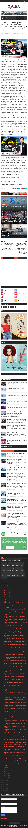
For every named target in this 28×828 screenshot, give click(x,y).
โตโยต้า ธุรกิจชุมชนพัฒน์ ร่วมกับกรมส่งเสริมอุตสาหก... (15, 673)
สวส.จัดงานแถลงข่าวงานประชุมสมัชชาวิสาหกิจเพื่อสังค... (15, 720)
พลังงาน (22, 573)
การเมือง (3, 570)
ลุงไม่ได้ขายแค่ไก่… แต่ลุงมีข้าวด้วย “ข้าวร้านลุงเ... (15, 697)
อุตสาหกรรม (4, 578)
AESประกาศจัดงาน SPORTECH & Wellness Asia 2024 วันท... (14, 686)
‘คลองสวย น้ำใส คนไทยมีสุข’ (10, 611)
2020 (4, 786)
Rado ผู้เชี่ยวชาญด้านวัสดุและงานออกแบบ (13, 715)
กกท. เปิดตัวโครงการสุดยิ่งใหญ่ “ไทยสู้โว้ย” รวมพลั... (14, 632)
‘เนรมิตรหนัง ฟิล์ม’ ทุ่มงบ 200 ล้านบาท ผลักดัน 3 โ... (14, 676)
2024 (4, 589)
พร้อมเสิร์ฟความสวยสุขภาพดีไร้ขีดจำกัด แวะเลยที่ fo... (15, 683)
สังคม (18, 575)
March (5, 773)
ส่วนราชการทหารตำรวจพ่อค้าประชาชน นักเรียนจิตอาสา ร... (15, 620)
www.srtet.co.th (6, 178)
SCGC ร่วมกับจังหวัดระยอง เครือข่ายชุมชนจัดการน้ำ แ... (15, 694)
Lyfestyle (17, 565)
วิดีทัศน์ (13, 575)
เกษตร (17, 570)
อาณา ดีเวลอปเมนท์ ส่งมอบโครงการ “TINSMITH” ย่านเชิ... (14, 606)
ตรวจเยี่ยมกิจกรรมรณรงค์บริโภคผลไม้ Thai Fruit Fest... (14, 626)
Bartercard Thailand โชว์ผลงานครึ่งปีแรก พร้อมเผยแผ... (15, 703)
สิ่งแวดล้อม (23, 575)
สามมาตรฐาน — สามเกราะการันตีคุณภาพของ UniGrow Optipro (14, 207)
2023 (4, 780)
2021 (4, 784)
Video (21, 568)
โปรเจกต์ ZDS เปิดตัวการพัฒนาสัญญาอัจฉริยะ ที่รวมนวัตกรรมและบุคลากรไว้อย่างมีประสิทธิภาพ (17, 406)
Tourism (17, 568)
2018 (4, 790)
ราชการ (3, 575)
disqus (20, 258)
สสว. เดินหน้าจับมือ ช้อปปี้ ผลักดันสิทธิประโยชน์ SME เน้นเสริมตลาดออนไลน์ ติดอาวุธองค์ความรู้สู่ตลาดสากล (17, 395)
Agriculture (4, 560)
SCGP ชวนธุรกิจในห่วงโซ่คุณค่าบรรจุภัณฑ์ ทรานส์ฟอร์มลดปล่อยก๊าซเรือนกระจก (17, 383)
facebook (25, 258)
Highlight (22, 33)
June (5, 767)
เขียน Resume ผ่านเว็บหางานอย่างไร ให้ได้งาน (16, 388)
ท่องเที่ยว (3, 573)
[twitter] (21, 1)
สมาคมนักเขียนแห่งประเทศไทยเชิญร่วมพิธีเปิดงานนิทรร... (15, 706)
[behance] (26, 1)
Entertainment (4, 563)
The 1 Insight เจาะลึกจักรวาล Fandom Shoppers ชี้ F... (15, 746)
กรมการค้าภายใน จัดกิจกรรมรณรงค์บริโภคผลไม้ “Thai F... (14, 680)
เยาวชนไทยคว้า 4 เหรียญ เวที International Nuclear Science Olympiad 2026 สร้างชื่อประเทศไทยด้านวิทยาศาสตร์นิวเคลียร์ (17, 493)
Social (3, 568)
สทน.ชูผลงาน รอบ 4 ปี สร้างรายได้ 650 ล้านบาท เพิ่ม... (14, 689)
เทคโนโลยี (9, 573)
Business (9, 560)
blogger (16, 258)
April (5, 771)
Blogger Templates (19, 825)
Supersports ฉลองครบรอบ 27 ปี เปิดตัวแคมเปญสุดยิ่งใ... (15, 629)
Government (21, 563)
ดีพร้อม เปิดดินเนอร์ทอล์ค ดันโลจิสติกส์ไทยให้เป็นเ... (15, 609)
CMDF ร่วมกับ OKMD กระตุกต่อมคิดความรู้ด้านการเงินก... (14, 753)
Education (14, 560)
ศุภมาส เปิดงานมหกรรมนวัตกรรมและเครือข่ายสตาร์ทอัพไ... (14, 657)
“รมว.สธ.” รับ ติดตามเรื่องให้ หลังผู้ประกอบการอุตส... (14, 654)
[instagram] (24, 1)
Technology (12, 568)
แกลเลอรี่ (21, 570)
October (6, 595)
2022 (4, 782)
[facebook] (19, 1)
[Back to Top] (19, 823)
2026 (4, 585)
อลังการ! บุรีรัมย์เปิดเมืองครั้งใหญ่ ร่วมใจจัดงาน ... (15, 744)
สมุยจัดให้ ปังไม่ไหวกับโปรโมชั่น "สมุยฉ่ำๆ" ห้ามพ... (15, 742)
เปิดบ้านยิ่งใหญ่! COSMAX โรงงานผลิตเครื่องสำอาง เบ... (15, 709)
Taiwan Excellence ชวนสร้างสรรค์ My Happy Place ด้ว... (15, 764)
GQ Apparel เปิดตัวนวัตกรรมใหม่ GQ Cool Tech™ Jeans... (14, 603)
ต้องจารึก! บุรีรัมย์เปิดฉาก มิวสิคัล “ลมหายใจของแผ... (14, 613)
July (5, 601)
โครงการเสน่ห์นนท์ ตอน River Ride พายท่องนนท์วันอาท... (15, 761)
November (6, 593)
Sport (7, 568)
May (5, 769)
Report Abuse (4, 818)
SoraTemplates (8, 825)
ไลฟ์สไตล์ (8, 575)
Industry (13, 565)
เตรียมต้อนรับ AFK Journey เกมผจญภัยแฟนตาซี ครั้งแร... (15, 699)
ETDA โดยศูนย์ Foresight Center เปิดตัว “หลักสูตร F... (15, 645)
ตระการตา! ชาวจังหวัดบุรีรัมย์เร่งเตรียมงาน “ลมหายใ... (14, 648)
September (6, 597)
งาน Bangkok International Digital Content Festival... (13, 667)
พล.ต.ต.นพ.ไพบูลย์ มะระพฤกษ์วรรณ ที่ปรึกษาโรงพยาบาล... (14, 670)
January (6, 777)
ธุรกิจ (14, 573)
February (6, 775)
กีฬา (13, 570)
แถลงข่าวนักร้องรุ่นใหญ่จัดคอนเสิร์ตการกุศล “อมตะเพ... (15, 717)
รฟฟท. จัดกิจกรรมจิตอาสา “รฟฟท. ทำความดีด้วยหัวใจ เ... (14, 638)
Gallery (16, 563)
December (6, 590)
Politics (22, 565)
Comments (21, 451)
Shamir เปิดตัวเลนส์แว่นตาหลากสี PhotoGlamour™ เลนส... (15, 635)
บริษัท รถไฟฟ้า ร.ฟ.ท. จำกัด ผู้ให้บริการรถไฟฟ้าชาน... (14, 750)
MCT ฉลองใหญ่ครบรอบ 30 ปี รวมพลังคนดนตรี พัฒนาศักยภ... (14, 733)
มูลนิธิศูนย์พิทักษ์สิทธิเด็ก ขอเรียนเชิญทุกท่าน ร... (14, 692)
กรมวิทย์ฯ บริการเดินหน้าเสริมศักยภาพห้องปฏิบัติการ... (14, 651)
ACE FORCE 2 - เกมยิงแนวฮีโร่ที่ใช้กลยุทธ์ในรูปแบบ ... (15, 736)
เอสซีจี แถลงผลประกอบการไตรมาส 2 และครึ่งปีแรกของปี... (15, 623)
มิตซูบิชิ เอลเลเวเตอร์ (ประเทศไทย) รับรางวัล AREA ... (15, 756)
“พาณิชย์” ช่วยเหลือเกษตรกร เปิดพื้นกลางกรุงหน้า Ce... (15, 739)
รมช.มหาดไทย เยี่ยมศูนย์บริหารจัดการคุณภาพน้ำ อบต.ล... (14, 727)
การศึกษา (9, 570)
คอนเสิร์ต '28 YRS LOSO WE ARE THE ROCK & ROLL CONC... (15, 730)
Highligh (3, 565)
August (6, 599)
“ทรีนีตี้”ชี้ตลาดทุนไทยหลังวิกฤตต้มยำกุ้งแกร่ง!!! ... (15, 759)
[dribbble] (23, 1)
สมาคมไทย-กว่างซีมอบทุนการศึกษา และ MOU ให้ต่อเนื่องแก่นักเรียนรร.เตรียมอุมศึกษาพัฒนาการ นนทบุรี (17, 441)
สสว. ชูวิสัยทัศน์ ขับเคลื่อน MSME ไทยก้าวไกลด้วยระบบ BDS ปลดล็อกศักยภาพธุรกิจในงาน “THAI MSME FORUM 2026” (17, 507)
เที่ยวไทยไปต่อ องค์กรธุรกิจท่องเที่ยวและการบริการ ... (15, 661)
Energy (19, 560)
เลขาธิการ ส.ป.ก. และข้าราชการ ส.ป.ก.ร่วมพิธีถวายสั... (14, 616)
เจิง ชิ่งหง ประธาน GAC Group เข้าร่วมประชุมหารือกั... (15, 664)
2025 (4, 587)
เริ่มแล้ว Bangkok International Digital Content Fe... (14, 642)
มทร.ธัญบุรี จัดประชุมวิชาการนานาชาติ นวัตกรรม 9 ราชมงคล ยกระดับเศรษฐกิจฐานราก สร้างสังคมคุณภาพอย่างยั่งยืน (17, 401)
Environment (11, 563)
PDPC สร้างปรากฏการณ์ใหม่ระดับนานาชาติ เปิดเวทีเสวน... (14, 712)
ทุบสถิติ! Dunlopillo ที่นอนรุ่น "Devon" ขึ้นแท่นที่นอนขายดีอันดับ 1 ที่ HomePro (13, 234)
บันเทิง (18, 573)
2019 (4, 788)
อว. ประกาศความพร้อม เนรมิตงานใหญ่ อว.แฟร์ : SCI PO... (14, 723)
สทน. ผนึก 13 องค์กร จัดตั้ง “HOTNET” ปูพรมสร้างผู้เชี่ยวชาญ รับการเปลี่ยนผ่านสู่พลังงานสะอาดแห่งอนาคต (16, 500)
